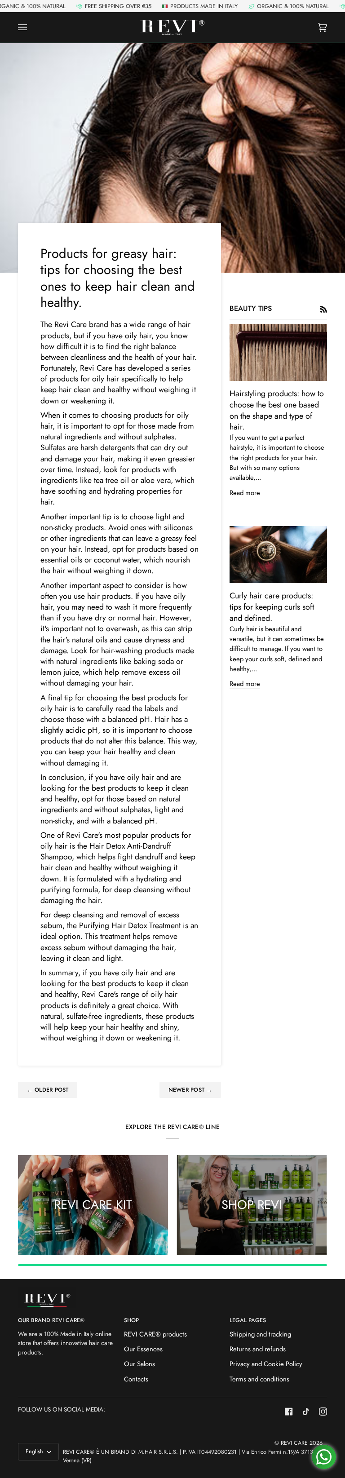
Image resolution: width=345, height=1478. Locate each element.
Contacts (136, 1379)
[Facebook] (289, 1411)
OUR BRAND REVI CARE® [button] (51, 1320)
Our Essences (143, 1349)
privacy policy (266, 847)
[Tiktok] (306, 1411)
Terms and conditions (259, 1379)
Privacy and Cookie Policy (266, 1364)
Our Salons (139, 1364)
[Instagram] (323, 1411)
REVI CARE (294, 1443)
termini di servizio (313, 847)
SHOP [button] (131, 1320)
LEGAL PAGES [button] (248, 1320)
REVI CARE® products (155, 1334)
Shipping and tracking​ (260, 1334)
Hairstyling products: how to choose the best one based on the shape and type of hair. (277, 410)
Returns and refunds (258, 1349)
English (35, 1451)
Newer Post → (190, 1090)
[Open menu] (31, 27)
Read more (245, 493)
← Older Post (48, 1090)
